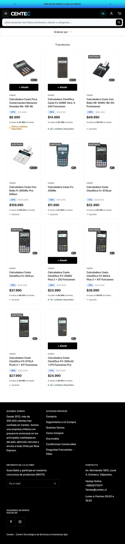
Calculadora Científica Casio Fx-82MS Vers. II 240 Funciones (61, 103)
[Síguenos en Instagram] (19, 521)
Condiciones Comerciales (61, 444)
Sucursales (52, 438)
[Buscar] (119, 22)
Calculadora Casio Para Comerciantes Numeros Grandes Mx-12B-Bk (23, 103)
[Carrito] (119, 13)
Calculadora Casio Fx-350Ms (61, 188)
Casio (12, 95)
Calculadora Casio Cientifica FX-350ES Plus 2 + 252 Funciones (61, 276)
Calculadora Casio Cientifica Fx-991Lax (21, 274)
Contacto (51, 416)
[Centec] (54, 13)
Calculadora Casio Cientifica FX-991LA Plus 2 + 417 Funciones (100, 276)
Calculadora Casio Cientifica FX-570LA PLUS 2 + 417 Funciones (23, 361)
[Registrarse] (54, 483)
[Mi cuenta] (111, 13)
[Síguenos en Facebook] (11, 521)
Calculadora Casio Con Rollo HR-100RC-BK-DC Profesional (100, 103)
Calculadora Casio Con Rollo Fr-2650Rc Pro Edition (22, 190)
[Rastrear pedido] (103, 13)
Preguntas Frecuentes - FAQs (60, 451)
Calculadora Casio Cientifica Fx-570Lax (99, 188)
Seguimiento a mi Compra (61, 422)
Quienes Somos (55, 427)
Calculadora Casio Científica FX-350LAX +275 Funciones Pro (61, 361)
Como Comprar (55, 433)
